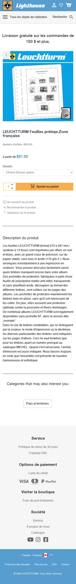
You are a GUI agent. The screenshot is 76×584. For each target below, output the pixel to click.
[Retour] (6, 55)
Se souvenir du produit (20, 202)
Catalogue (38, 532)
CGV (54, 564)
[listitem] (38, 86)
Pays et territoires (37, 403)
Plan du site (40, 564)
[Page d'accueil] (24, 5)
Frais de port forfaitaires (38, 500)
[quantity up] (12, 184)
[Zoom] (66, 115)
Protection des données (17, 564)
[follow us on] (31, 540)
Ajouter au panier (47, 186)
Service (38, 520)
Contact (65, 564)
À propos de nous (38, 526)
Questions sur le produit (21, 213)
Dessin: (8, 166)
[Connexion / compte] (54, 4)
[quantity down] (12, 188)
